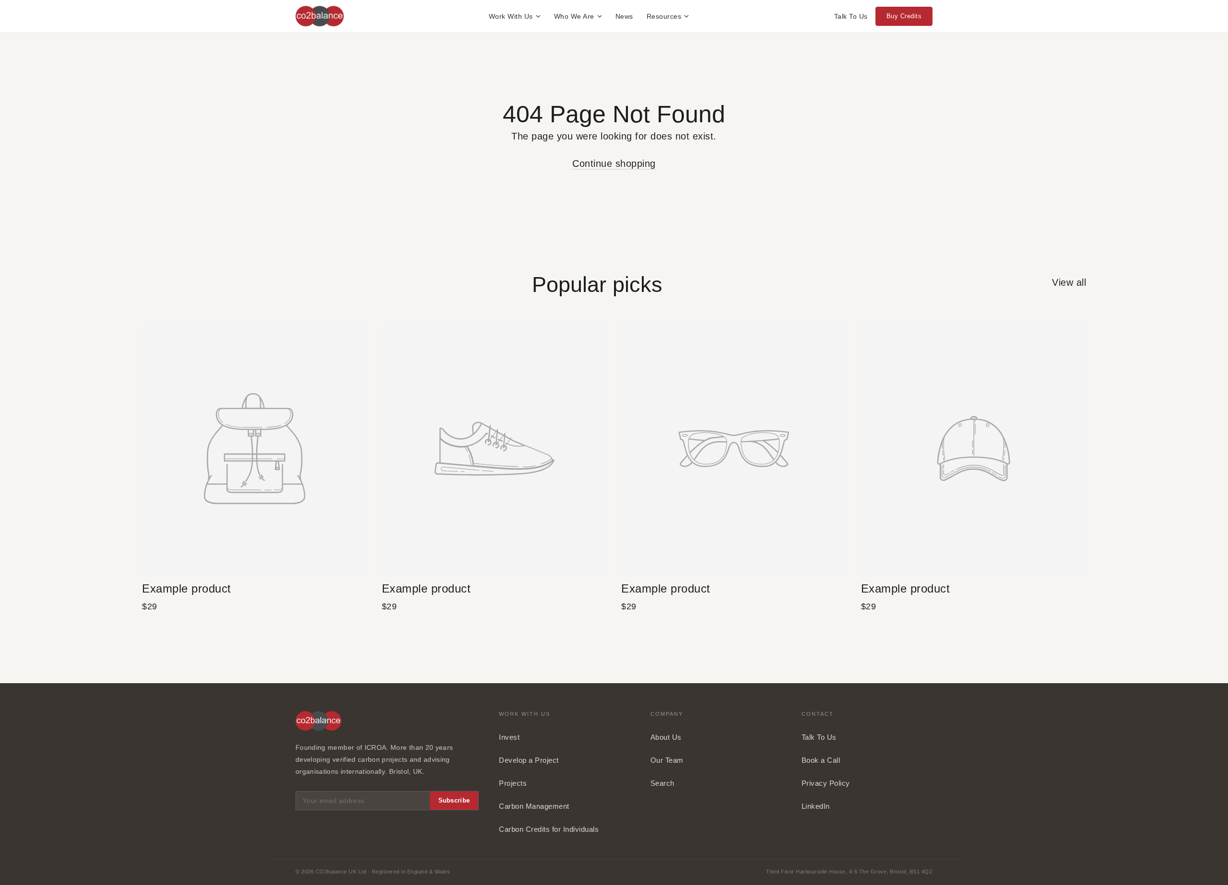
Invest (509, 737)
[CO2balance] (319, 16)
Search (662, 783)
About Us (666, 737)
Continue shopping (614, 163)
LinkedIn (816, 806)
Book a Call (821, 760)
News (624, 16)
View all (1069, 282)
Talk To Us (851, 16)
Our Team (667, 760)
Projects (513, 783)
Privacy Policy (826, 783)
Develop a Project (529, 760)
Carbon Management (534, 806)
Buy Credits (904, 16)
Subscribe (454, 800)
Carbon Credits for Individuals (549, 829)
